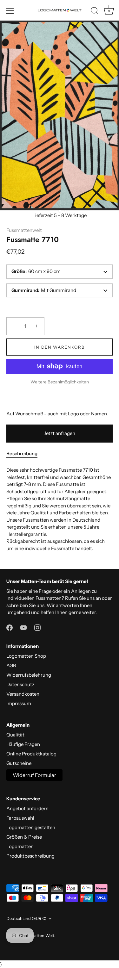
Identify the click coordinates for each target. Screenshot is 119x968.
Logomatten (20, 846)
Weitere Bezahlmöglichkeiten (59, 381)
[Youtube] (23, 627)
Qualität (15, 735)
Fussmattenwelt (24, 230)
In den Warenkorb (59, 347)
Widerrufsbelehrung (28, 675)
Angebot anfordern (27, 808)
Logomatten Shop (26, 656)
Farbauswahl (20, 818)
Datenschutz (20, 684)
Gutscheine (18, 763)
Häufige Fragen (23, 744)
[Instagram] (37, 627)
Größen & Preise (24, 837)
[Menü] (10, 11)
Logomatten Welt (37, 935)
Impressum (18, 703)
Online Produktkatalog (31, 754)
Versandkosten (22, 694)
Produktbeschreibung (30, 856)
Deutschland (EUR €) (26, 918)
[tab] (25, 453)
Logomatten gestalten (30, 827)
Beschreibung (21, 453)
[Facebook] (9, 627)
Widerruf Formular (34, 775)
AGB (11, 665)
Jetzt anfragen (59, 433)
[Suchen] (95, 12)
